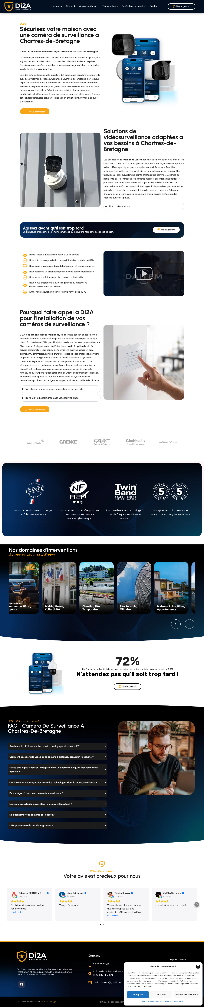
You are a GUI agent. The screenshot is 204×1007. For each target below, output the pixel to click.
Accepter (138, 994)
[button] (198, 966)
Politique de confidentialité (171, 1001)
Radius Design (48, 1001)
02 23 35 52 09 (101, 964)
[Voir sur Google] (14, 895)
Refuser (161, 994)
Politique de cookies (150, 1001)
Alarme (69, 6)
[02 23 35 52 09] (90, 965)
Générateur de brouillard (134, 6)
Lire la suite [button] (17, 912)
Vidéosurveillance (87, 6)
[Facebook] (21, 984)
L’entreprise (56, 6)
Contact (154, 6)
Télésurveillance (110, 6)
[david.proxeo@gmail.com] (90, 982)
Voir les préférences (186, 994)
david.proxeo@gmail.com (108, 982)
